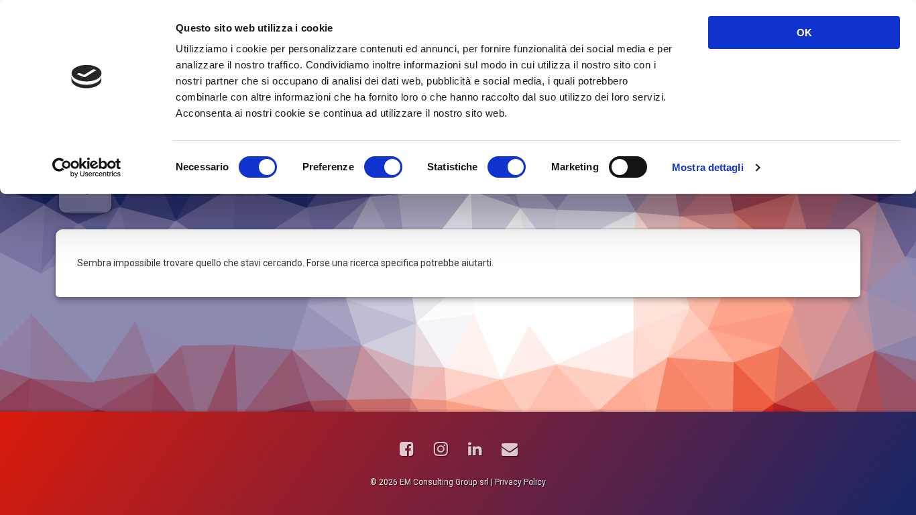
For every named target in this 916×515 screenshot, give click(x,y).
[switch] (383, 167)
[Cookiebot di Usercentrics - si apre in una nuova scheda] (87, 168)
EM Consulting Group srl (444, 482)
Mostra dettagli (708, 167)
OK (804, 32)
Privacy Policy (520, 482)
